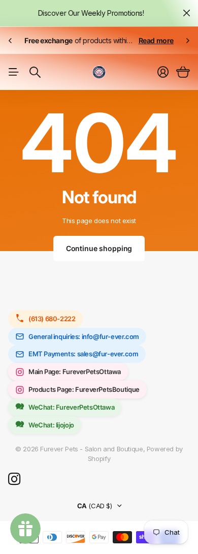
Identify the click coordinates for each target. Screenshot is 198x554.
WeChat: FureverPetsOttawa (71, 407)
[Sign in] (163, 72)
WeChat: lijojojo (51, 425)
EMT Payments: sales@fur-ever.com (83, 354)
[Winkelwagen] (183, 72)
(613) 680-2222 (52, 319)
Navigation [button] (13, 72)
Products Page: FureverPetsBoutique (84, 389)
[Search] (35, 72)
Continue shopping (99, 248)
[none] (10, 40)
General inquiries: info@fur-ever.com (83, 336)
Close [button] (186, 13)
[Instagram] (14, 479)
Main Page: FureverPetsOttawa (74, 371)
